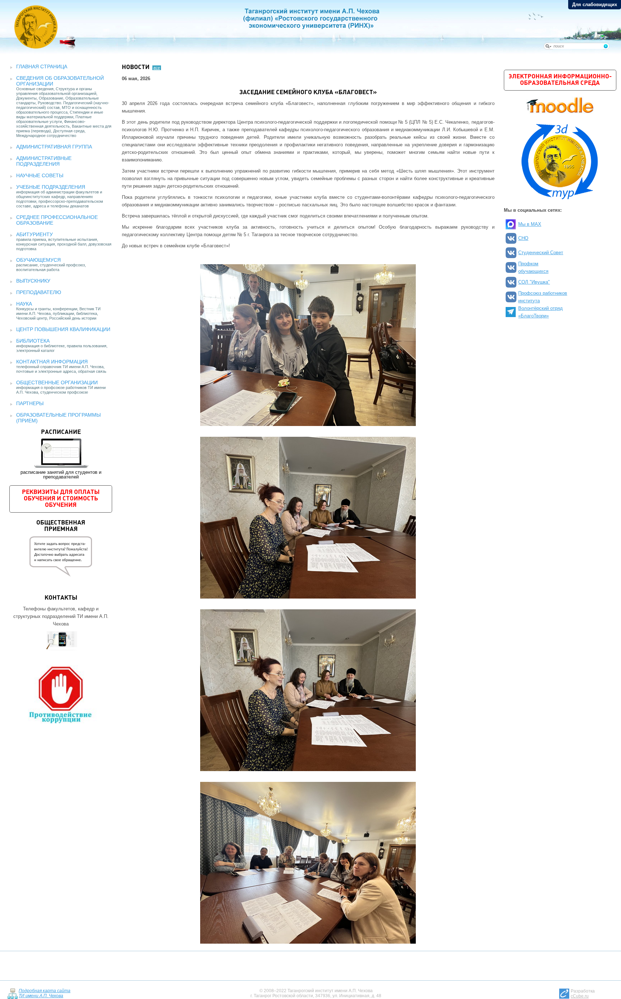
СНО (523, 238)
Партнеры (29, 403)
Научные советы (39, 175)
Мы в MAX (529, 224)
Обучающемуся (38, 260)
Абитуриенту (34, 234)
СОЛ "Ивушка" (534, 282)
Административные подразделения (44, 161)
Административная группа (54, 147)
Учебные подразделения (50, 187)
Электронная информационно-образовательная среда (560, 80)
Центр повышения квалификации (63, 329)
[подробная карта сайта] (12, 993)
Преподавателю (38, 292)
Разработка (583, 994)
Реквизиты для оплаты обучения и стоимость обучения (61, 499)
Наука (24, 304)
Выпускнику (33, 281)
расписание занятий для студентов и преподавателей (60, 454)
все (156, 67)
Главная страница (41, 66)
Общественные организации (57, 382)
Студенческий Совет (540, 252)
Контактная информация (52, 362)
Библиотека (33, 341)
